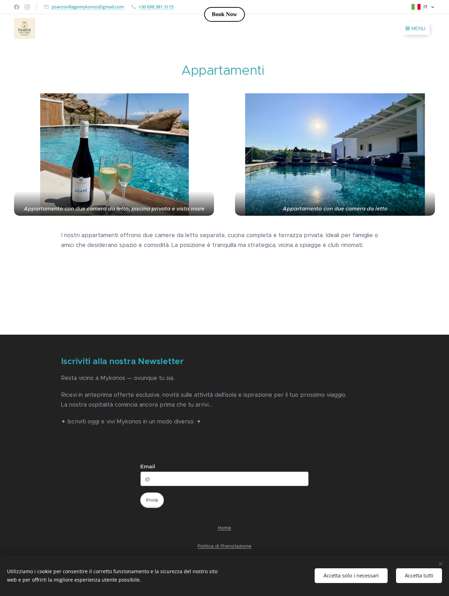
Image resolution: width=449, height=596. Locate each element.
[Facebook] (16, 7)
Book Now (224, 14)
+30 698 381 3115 (156, 7)
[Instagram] (27, 7)
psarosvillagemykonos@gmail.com (88, 7)
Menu (418, 28)
